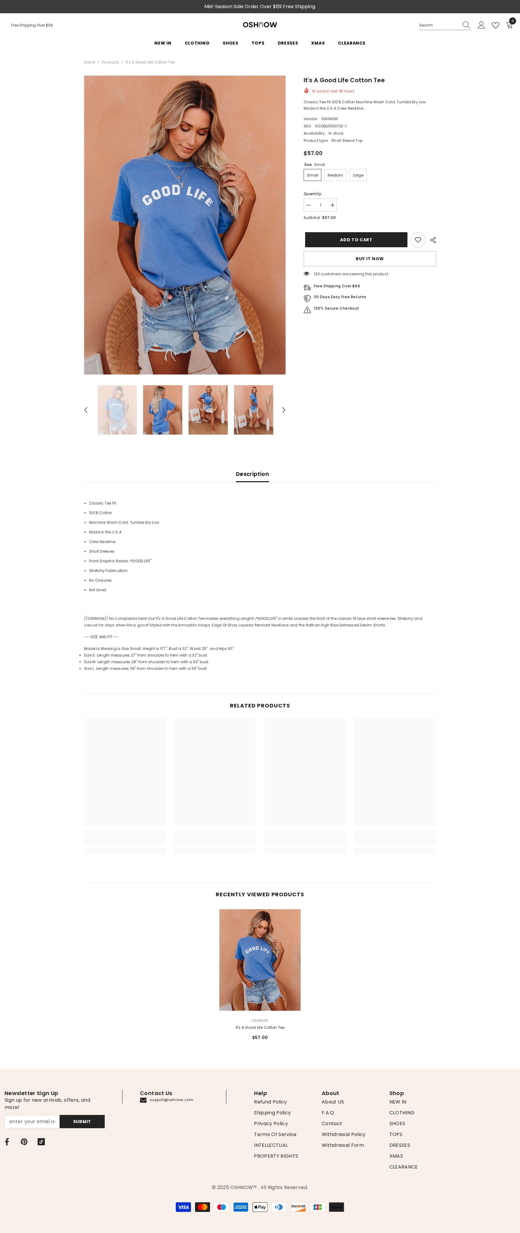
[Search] (444, 25)
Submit (82, 1122)
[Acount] (481, 25)
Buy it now (370, 259)
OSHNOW (329, 118)
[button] (85, 409)
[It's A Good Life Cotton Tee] (260, 960)
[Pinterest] (24, 1141)
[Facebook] (7, 1141)
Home (89, 62)
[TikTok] (41, 1141)
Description (252, 474)
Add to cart (355, 240)
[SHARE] (431, 240)
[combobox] (439, 25)
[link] (418, 239)
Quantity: (313, 193)
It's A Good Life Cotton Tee (260, 1027)
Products (110, 62)
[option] (185, 225)
